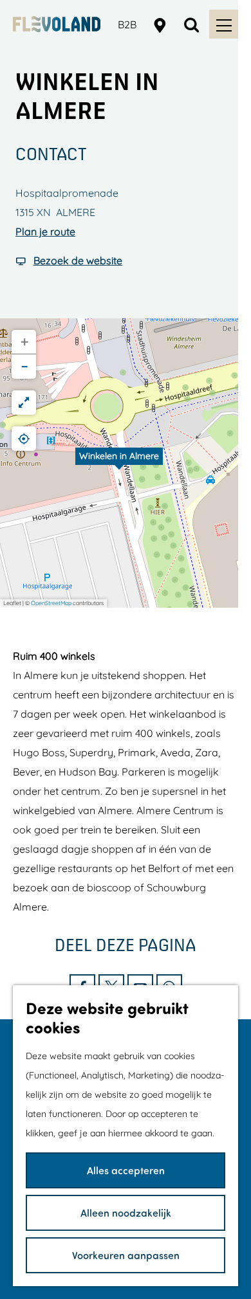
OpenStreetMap (51, 602)
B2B (127, 24)
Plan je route (45, 231)
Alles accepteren (126, 1170)
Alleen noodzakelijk (125, 1212)
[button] (119, 463)
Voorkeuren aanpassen (126, 1255)
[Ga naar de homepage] (57, 24)
